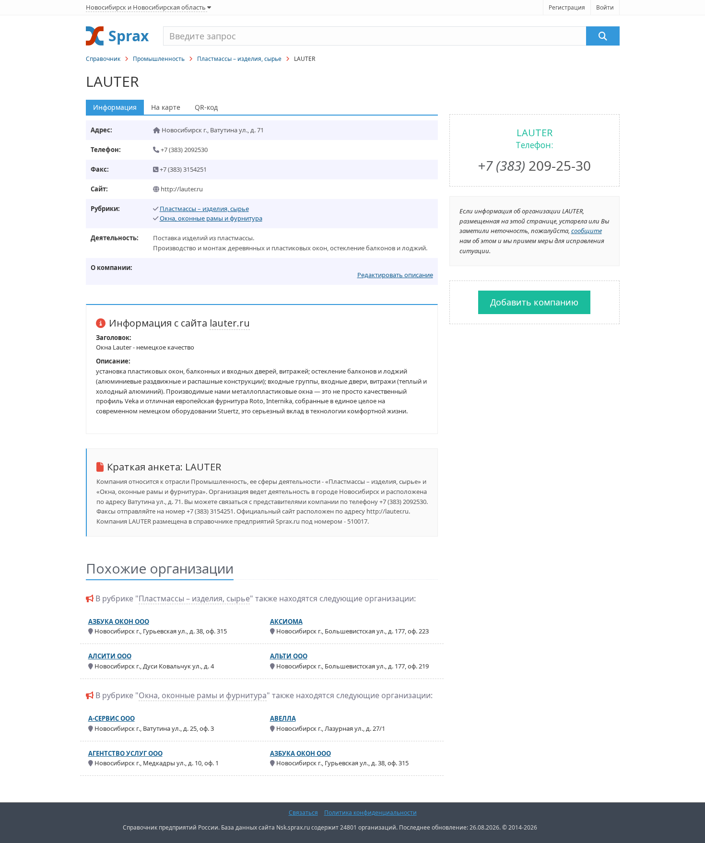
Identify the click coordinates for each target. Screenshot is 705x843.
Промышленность (159, 59)
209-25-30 (534, 165)
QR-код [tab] (206, 107)
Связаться (303, 812)
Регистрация (567, 7)
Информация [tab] (115, 107)
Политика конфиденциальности (370, 812)
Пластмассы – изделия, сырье (239, 59)
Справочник (103, 59)
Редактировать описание (395, 274)
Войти (605, 7)
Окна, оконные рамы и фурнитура (211, 218)
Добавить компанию (534, 302)
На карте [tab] (165, 107)
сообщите (586, 230)
